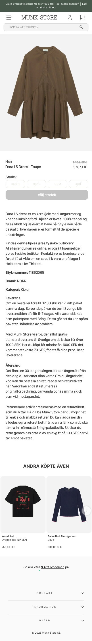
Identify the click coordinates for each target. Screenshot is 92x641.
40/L (78, 184)
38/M (57, 184)
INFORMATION (45, 606)
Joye (51, 539)
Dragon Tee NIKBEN (14, 539)
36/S (36, 184)
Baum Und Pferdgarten (61, 536)
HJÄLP (44, 620)
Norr (8, 161)
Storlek (11, 177)
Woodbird (8, 536)
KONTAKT (45, 593)
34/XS (15, 184)
